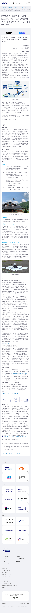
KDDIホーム (3, 7)
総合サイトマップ (5, 568)
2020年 (26, 7)
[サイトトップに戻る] (4, 3)
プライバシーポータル (6, 574)
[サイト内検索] (26, 3)
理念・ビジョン (5, 556)
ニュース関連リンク (6, 570)
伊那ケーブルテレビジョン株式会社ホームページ (14, 436)
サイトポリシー (5, 572)
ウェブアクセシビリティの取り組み (9, 579)
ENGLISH (4, 603)
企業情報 (10, 7)
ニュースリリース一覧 (18, 7)
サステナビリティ (6, 564)
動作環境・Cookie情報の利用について (10, 585)
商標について (5, 587)
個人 (21, 3)
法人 (23, 3)
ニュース (4, 561)
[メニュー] (29, 3)
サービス (4, 559)
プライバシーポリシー (6, 577)
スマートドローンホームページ (10, 393)
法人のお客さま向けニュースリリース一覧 (11, 453)
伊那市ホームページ (8, 343)
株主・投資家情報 (20, 559)
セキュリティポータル (6, 581)
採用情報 (18, 561)
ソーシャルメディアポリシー (7, 583)
